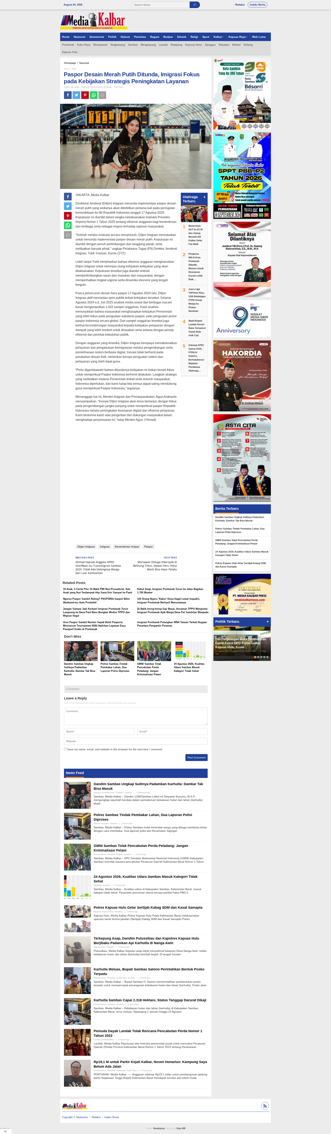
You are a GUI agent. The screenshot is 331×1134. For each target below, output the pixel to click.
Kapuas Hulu (108, 912)
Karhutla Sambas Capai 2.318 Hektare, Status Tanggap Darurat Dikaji (150, 1000)
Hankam (97, 792)
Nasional (85, 87)
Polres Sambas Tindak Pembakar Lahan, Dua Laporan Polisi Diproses (115, 667)
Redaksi (96, 1117)
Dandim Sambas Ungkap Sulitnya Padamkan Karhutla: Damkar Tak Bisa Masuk (239, 519)
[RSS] (264, 1106)
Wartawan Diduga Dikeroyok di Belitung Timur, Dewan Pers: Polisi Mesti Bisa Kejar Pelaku (155, 563)
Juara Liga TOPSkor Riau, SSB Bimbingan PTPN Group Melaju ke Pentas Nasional (197, 300)
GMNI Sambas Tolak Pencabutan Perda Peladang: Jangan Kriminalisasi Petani (236, 542)
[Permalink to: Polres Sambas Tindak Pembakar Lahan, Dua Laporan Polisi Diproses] (117, 651)
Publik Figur (121, 978)
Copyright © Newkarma (75, 1117)
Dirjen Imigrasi (86, 546)
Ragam (119, 854)
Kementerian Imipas (127, 546)
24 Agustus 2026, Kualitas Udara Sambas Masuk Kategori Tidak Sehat (189, 667)
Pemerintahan (96, 87)
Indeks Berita (111, 1117)
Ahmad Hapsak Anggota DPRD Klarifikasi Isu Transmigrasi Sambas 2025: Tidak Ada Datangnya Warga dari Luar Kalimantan (98, 565)
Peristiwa (108, 87)
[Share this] (68, 95)
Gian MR (181, 1128)
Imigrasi (105, 546)
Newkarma (159, 1128)
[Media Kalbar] (93, 20)
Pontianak (120, 1070)
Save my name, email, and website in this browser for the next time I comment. (115, 749)
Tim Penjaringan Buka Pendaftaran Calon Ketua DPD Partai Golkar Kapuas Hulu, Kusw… (240, 643)
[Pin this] (85, 95)
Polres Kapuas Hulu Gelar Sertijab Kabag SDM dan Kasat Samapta (148, 907)
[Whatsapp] (93, 95)
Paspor (148, 546)
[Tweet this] (76, 95)
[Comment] (102, 95)
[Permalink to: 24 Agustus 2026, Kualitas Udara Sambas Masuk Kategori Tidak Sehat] (191, 651)
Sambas (128, 792)
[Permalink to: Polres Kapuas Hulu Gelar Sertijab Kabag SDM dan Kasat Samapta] (77, 918)
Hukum (97, 823)
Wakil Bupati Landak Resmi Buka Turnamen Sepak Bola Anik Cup (197, 328)
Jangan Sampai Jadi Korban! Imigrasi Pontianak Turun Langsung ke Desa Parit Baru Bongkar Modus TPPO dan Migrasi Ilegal (96, 612)
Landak (97, 1039)
